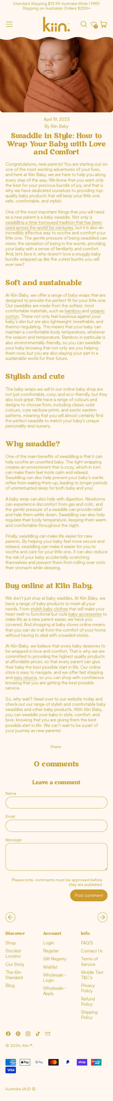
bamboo (73, 310)
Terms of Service (89, 961)
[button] (83, 24)
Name (10, 793)
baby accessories (85, 614)
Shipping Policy (89, 1014)
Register (51, 950)
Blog (10, 985)
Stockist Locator (13, 953)
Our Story (14, 964)
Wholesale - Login (54, 977)
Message (13, 839)
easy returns (25, 677)
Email (10, 816)
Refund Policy (88, 1001)
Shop (10, 943)
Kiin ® (27, 1045)
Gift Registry (54, 958)
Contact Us (92, 950)
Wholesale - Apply (54, 990)
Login (48, 943)
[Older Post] (10, 917)
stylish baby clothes (49, 608)
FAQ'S (87, 943)
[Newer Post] (103, 917)
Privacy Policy (88, 988)
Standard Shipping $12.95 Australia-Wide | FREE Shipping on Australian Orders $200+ (56, 5)
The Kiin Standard (14, 974)
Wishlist (50, 967)
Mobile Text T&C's (92, 974)
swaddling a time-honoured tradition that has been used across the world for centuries (53, 224)
